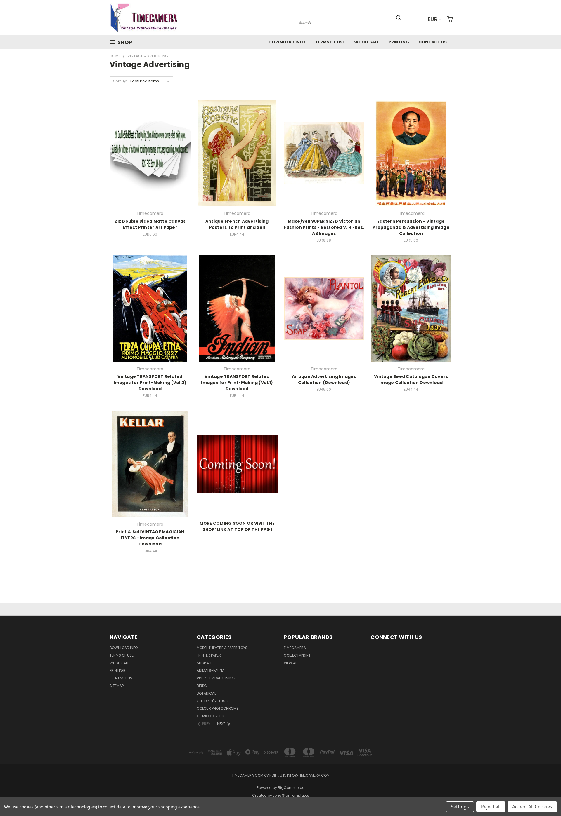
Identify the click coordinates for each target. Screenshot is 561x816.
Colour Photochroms (218, 708)
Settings (460, 806)
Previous (546, 798)
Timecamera (295, 647)
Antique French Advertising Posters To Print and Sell (237, 224)
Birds (202, 685)
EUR (432, 19)
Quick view (150, 141)
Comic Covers (210, 716)
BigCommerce (291, 787)
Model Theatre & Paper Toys (222, 647)
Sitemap (117, 685)
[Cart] (450, 19)
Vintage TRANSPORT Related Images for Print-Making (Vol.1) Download (237, 383)
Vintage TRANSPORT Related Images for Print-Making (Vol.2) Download (150, 383)
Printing (399, 42)
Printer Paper (209, 655)
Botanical (206, 693)
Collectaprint (297, 655)
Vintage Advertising (216, 678)
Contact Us (432, 42)
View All (291, 662)
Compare (148, 152)
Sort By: (120, 81)
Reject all (491, 806)
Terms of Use (330, 42)
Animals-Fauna (210, 670)
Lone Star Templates (291, 795)
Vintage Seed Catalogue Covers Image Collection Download (411, 380)
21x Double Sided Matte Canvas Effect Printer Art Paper (150, 224)
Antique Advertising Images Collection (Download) (324, 380)
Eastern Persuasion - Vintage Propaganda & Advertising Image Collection (411, 227)
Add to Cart (150, 163)
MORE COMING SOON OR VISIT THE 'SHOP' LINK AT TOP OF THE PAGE (237, 526)
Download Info (287, 42)
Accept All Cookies (532, 806)
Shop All (204, 662)
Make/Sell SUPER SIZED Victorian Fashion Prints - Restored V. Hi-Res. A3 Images (324, 227)
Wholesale (366, 42)
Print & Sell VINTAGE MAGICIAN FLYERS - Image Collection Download (150, 538)
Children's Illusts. (214, 700)
